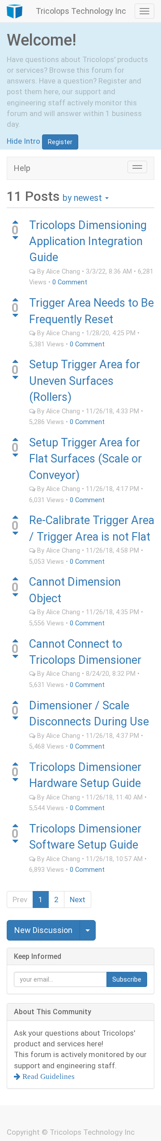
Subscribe (126, 979)
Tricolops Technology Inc (81, 11)
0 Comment (69, 282)
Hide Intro (23, 141)
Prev (20, 899)
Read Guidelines (48, 1076)
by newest (83, 198)
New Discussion (43, 930)
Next (77, 899)
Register (60, 142)
